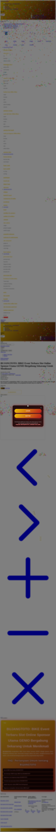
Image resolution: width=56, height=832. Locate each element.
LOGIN (28, 411)
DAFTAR (28, 416)
